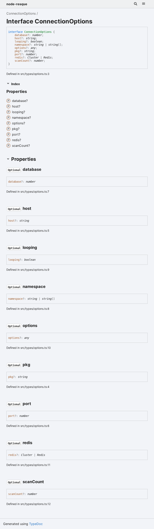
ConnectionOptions (21, 13)
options (20, 47)
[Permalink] (30, 92)
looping (20, 41)
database (21, 35)
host (18, 38)
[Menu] (144, 4)
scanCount (22, 60)
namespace (22, 44)
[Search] (136, 4)
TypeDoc (36, 524)
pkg (17, 51)
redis (19, 57)
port (18, 54)
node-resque (16, 4)
